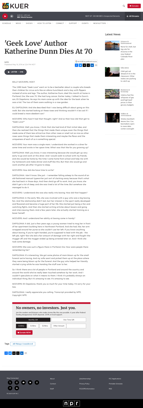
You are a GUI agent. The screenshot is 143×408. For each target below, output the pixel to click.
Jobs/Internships (85, 379)
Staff (52, 389)
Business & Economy (125, 91)
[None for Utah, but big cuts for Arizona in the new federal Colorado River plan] (112, 45)
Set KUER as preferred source (87, 61)
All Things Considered (23, 344)
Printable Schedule (116, 384)
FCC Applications (115, 379)
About (52, 379)
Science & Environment (126, 42)
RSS (110, 389)
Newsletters (99, 23)
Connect (60, 23)
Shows (29, 23)
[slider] (15, 16)
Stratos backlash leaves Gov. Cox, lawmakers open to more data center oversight (128, 124)
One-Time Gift (68, 320)
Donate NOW (25, 332)
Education (125, 68)
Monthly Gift (33, 320)
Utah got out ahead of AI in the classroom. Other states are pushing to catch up (128, 76)
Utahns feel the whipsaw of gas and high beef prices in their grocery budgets (127, 100)
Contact (53, 384)
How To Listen (44, 23)
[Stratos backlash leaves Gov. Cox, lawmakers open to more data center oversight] (112, 118)
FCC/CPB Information (87, 389)
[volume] (12, 16)
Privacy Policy (84, 384)
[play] (5, 16)
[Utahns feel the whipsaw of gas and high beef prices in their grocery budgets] (112, 94)
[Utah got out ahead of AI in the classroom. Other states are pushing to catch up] (112, 72)
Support (73, 23)
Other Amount (58, 326)
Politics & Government (126, 114)
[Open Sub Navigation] (13, 23)
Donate (135, 6)
